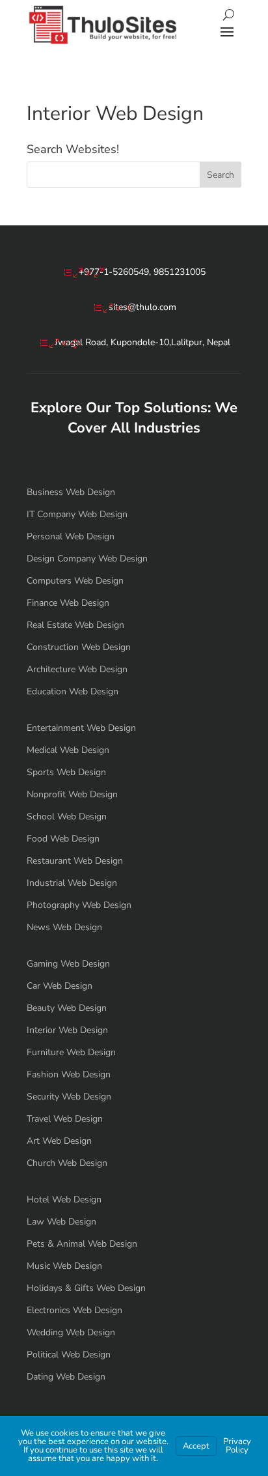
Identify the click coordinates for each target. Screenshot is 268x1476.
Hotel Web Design (64, 1199)
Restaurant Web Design (75, 861)
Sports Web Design (66, 772)
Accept (196, 1446)
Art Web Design (59, 1141)
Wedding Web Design (71, 1332)
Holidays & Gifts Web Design (86, 1288)
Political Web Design (69, 1354)
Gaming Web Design (68, 964)
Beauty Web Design (67, 1008)
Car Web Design (59, 986)
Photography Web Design (79, 905)
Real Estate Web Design (75, 625)
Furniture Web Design (71, 1052)
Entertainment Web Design (81, 728)
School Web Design (67, 816)
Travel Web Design (65, 1119)
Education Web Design (72, 691)
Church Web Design (67, 1163)
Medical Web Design (68, 750)
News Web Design (64, 927)
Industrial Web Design (72, 883)
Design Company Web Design (87, 558)
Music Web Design (64, 1266)
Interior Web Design (67, 1030)
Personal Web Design (70, 536)
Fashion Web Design (69, 1074)
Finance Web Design (68, 603)
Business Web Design (71, 492)
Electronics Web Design (74, 1310)
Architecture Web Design (77, 669)
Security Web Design (69, 1096)
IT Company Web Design (77, 514)
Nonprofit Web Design (72, 794)
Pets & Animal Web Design (82, 1244)
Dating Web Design (66, 1376)
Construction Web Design (79, 647)
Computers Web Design (75, 581)
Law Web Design (61, 1221)
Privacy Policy (237, 1446)
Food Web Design (63, 838)
